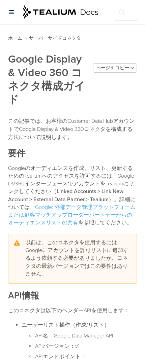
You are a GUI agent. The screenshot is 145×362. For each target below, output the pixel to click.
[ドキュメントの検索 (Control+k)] (126, 12)
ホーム (15, 38)
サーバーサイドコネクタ (55, 38)
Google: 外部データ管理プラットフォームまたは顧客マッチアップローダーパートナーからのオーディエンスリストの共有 (72, 215)
